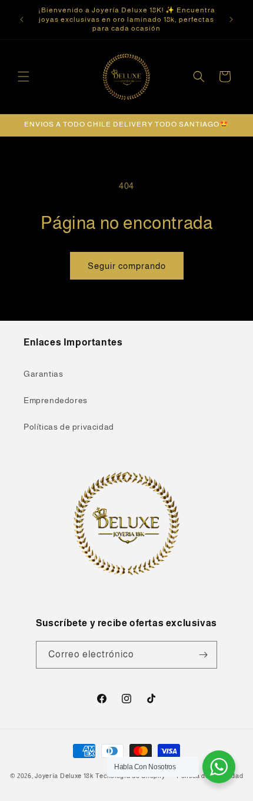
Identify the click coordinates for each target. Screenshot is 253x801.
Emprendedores (56, 400)
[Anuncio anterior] (22, 19)
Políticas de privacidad (69, 426)
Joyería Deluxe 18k (64, 775)
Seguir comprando (127, 266)
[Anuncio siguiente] (231, 19)
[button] (23, 76)
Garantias (43, 373)
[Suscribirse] (204, 655)
